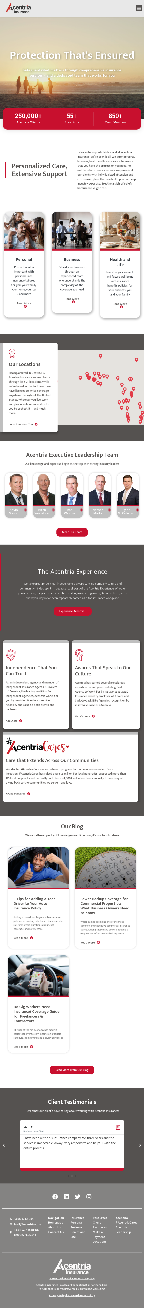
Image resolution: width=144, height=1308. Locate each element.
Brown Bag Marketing (92, 1289)
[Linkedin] (66, 1196)
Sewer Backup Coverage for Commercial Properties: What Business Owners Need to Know (104, 906)
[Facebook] (55, 1196)
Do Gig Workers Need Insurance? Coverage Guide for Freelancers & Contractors (36, 1014)
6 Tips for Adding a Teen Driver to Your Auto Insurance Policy (35, 903)
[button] (139, 8)
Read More (24, 303)
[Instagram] (88, 1196)
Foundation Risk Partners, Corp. (89, 1285)
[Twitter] (77, 1196)
